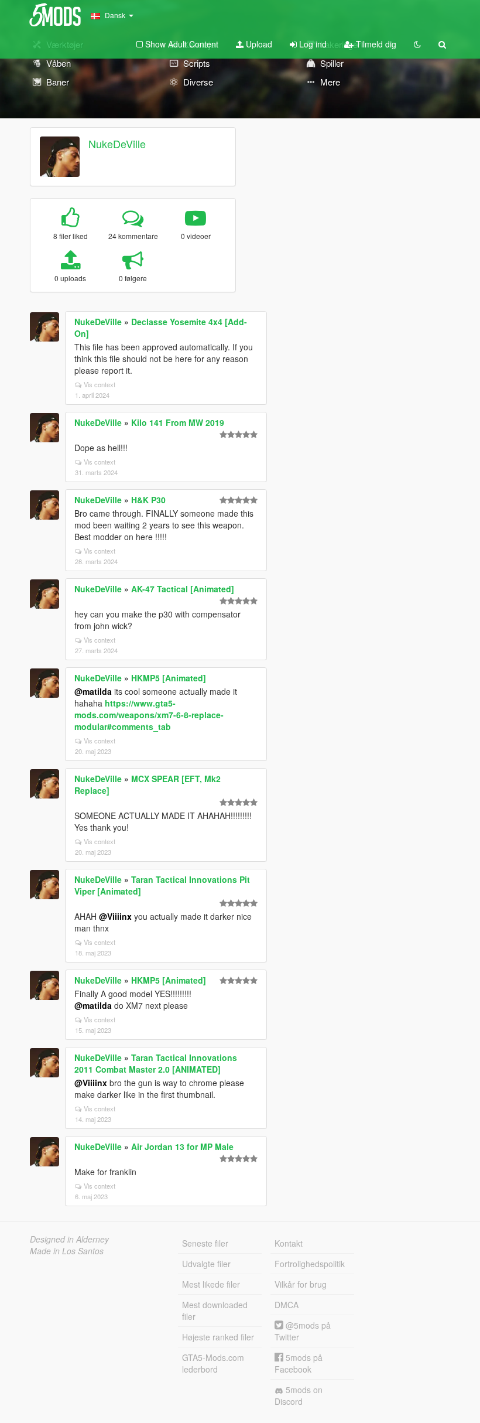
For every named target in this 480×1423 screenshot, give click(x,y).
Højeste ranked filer (218, 1337)
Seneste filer (205, 1243)
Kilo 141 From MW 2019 (177, 422)
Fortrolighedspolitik (310, 1264)
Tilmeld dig (375, 44)
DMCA (287, 1305)
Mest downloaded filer (215, 1310)
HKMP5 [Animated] (168, 678)
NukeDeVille (117, 143)
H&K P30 (148, 500)
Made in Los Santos (67, 1251)
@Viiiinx (115, 916)
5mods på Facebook (299, 1363)
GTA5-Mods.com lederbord (213, 1363)
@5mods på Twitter (303, 1331)
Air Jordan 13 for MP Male (182, 1146)
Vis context (99, 384)
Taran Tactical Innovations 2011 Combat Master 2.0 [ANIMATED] (155, 1063)
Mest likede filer (211, 1284)
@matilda (93, 691)
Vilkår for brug (301, 1284)
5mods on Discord (299, 1395)
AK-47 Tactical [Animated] (182, 589)
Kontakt (289, 1243)
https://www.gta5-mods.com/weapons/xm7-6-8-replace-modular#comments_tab (149, 714)
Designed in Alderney (69, 1239)
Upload (258, 44)
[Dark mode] (417, 44)
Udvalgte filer (206, 1264)
